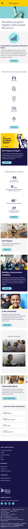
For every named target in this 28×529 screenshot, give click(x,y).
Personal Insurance (5, 478)
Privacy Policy (4, 511)
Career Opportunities (9, 398)
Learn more (14, 60)
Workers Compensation (6, 516)
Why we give (7, 324)
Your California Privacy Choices (11, 517)
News (2, 457)
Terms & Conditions (5, 512)
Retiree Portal (4, 466)
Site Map (13, 514)
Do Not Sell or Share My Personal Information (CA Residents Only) (12, 520)
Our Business (6, 412)
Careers (2, 452)
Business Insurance (5, 480)
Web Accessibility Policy (18, 509)
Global (2, 459)
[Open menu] (2, 3)
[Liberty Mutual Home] (14, 3)
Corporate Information (6, 450)
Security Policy (13, 511)
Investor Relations (5, 455)
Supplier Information (6, 471)
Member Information (5, 509)
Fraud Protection (4, 514)
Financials (5, 418)
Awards (5, 424)
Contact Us (5, 430)
